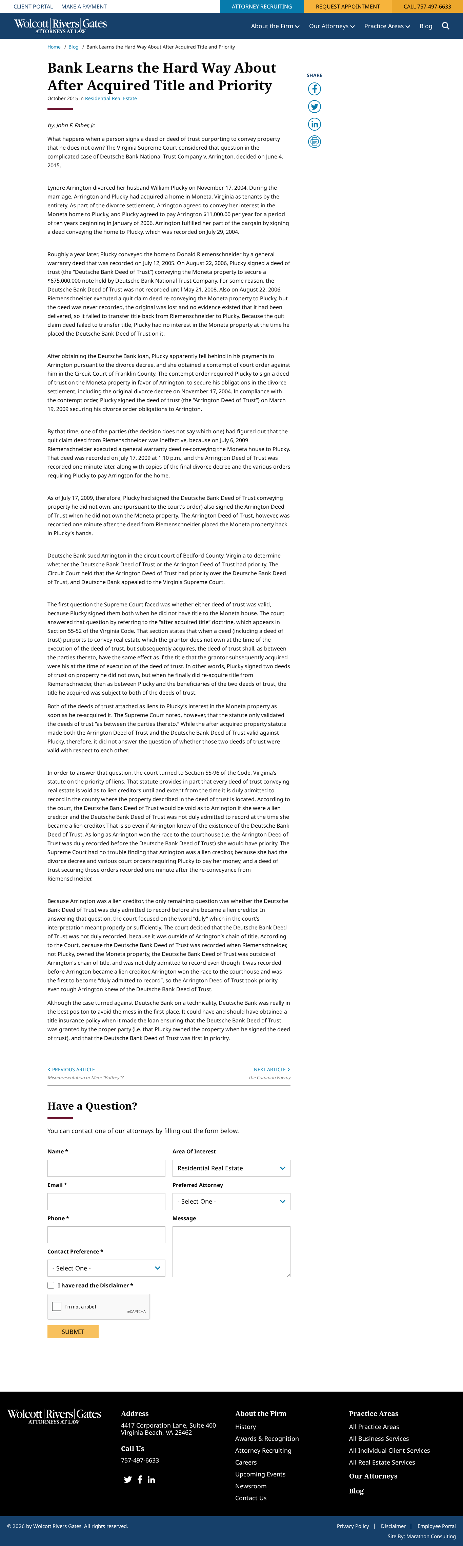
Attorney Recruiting (262, 6)
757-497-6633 (140, 1460)
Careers (246, 1462)
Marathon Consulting (431, 1536)
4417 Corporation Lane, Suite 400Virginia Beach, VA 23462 (168, 1428)
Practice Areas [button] (384, 26)
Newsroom (251, 1486)
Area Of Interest (194, 1151)
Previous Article (73, 1069)
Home (54, 46)
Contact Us (251, 1498)
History (245, 1426)
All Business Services (379, 1438)
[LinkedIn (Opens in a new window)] (151, 1480)
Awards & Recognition (267, 1438)
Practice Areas (374, 1413)
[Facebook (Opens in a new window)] (139, 1480)
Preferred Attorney (198, 1185)
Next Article (270, 1069)
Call (427, 6)
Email (55, 1185)
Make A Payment (84, 6)
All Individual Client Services (389, 1450)
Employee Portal (437, 1526)
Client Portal (33, 6)
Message (184, 1218)
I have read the (93, 1285)
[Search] (445, 26)
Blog (426, 26)
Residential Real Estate (111, 98)
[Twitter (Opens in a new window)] (128, 1480)
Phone (56, 1218)
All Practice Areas (374, 1426)
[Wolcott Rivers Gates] (54, 1416)
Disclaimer (114, 1285)
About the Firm (261, 1413)
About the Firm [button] (273, 26)
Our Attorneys (373, 1476)
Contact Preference (73, 1251)
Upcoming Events (260, 1474)
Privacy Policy (353, 1526)
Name (56, 1151)
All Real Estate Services (382, 1462)
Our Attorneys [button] (329, 26)
